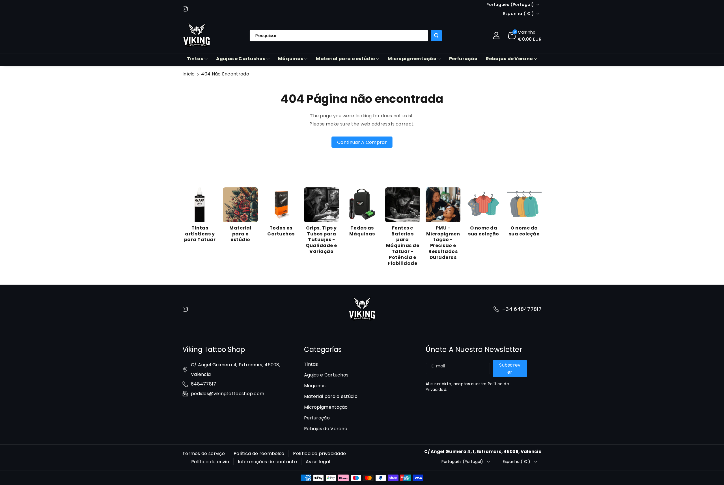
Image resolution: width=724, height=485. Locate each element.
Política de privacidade (319, 453)
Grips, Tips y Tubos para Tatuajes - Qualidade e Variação (321, 240)
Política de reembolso (259, 453)
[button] (525, 36)
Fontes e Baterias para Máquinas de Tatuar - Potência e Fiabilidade (402, 246)
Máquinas (290, 58)
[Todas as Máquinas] (361, 204)
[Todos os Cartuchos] (281, 204)
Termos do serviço (203, 453)
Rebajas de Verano (509, 58)
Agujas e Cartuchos (240, 58)
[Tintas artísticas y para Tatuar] (199, 204)
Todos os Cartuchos (281, 231)
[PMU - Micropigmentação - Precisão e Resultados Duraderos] (443, 204)
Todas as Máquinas (362, 231)
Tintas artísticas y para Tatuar (200, 234)
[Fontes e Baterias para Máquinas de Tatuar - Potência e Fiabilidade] (402, 204)
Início (188, 74)
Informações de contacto (267, 461)
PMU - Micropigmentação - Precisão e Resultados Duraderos (443, 243)
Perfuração (317, 418)
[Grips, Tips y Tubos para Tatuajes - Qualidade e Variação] (321, 204)
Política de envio (210, 461)
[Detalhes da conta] (496, 35)
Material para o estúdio (345, 58)
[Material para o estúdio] (240, 204)
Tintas (195, 58)
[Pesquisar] (436, 35)
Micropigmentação (412, 58)
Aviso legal (318, 461)
